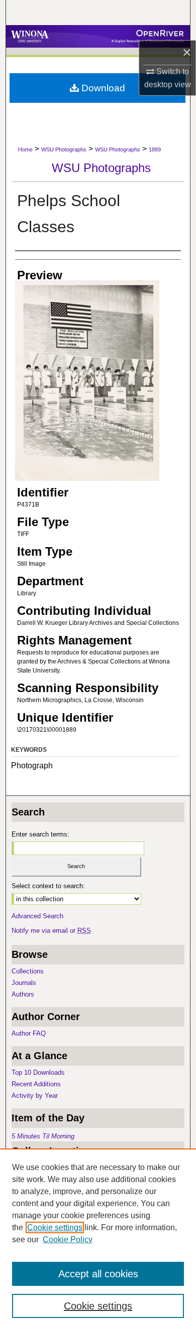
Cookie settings (54, 1227)
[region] (98, 1239)
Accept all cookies (98, 1273)
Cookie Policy (67, 1239)
